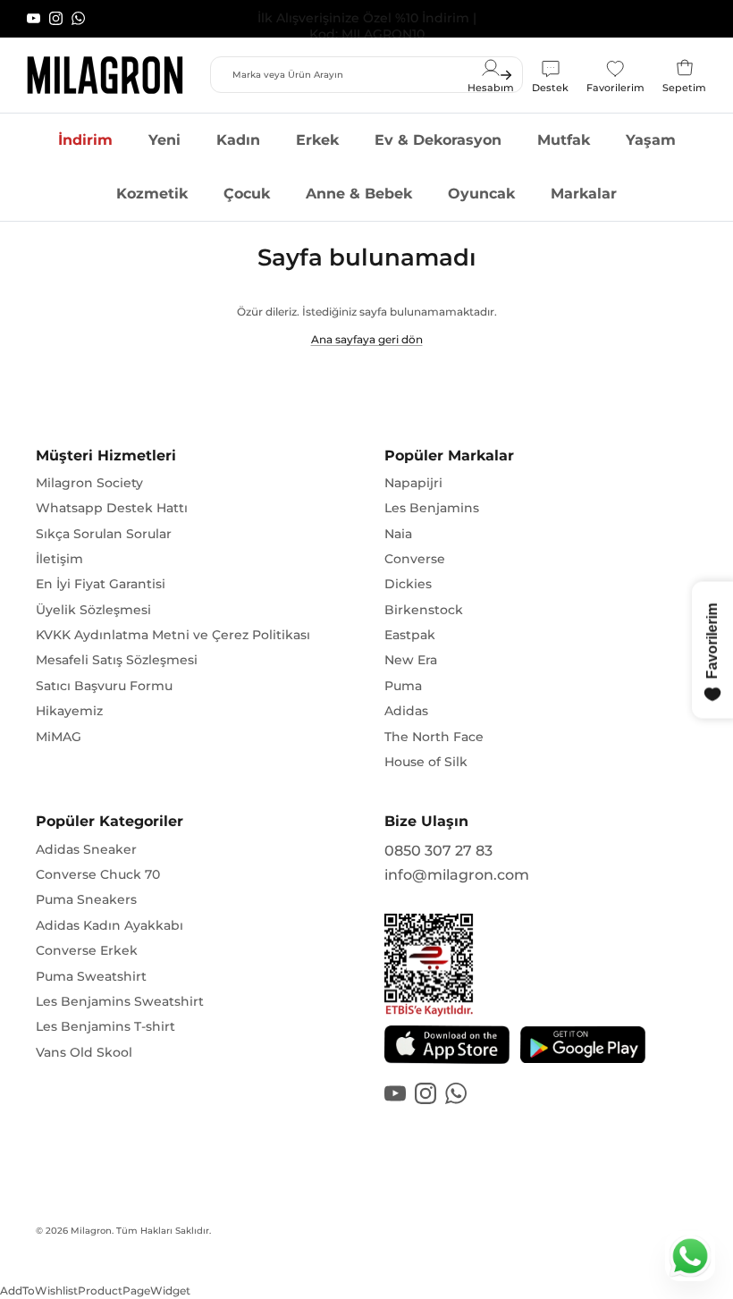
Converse (414, 559)
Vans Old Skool (84, 1052)
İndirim (85, 139)
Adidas (406, 711)
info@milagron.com (456, 874)
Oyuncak (481, 193)
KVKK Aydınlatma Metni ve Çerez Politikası (173, 635)
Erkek (317, 139)
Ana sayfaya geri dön (367, 339)
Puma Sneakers (86, 899)
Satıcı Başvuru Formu (104, 686)
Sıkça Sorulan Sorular (104, 534)
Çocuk (246, 193)
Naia (398, 534)
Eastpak (409, 635)
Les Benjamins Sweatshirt (120, 1001)
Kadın (238, 139)
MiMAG (58, 737)
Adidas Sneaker (86, 849)
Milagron (91, 1230)
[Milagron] (105, 75)
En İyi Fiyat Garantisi (100, 584)
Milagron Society (89, 483)
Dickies (408, 584)
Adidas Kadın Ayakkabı (109, 925)
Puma (403, 686)
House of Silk (426, 762)
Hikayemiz (69, 711)
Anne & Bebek (359, 193)
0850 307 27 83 (438, 850)
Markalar (584, 193)
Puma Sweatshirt (91, 976)
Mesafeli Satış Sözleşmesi (117, 660)
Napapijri (413, 483)
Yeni (164, 139)
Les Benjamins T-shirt (105, 1026)
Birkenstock (423, 610)
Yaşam (651, 139)
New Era (410, 660)
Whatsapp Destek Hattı (112, 508)
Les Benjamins (431, 508)
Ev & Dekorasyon (438, 139)
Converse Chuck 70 (98, 874)
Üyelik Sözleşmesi (93, 610)
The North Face (434, 737)
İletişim (59, 559)
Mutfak (563, 139)
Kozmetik (152, 193)
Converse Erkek (87, 950)
